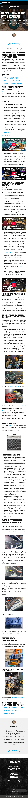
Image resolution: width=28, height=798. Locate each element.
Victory (10, 425)
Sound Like (14, 787)
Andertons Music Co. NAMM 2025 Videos (12, 711)
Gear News (14, 40)
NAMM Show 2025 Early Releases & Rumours (13, 83)
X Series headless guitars (14, 386)
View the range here (6, 135)
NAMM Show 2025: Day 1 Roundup (11, 82)
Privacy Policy (20, 796)
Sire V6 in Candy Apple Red (20, 405)
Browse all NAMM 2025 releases (10, 710)
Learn (14, 785)
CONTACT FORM (14, 777)
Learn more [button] (7, 2)
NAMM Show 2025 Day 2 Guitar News (12, 77)
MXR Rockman (21, 299)
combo (19, 266)
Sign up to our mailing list (9, 713)
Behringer (4, 410)
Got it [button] (1, 3)
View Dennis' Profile (14, 43)
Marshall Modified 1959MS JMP (10, 251)
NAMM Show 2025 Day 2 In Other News (12, 80)
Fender (3, 91)
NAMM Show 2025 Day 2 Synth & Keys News (13, 78)
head (15, 266)
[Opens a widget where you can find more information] (21, 791)
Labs (14, 789)
